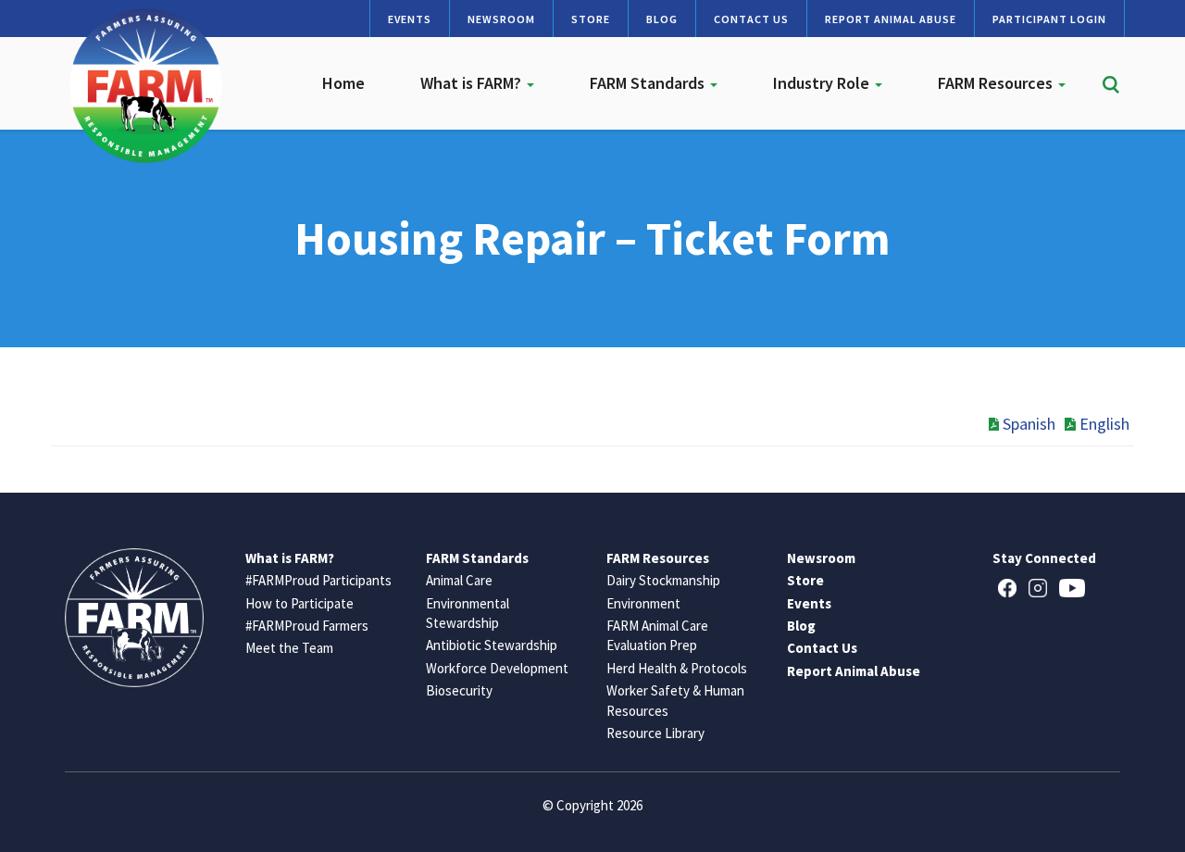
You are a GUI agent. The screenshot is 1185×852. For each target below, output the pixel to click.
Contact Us (751, 19)
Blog (662, 19)
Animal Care (459, 580)
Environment (643, 603)
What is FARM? (472, 83)
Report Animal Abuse (890, 19)
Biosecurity (459, 690)
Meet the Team (289, 648)
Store (590, 19)
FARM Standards (649, 83)
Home (343, 83)
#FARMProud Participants (318, 580)
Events (409, 19)
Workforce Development (497, 668)
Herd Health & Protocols (676, 668)
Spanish (1029, 423)
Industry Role (823, 83)
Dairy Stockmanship (663, 580)
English (1104, 423)
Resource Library (655, 733)
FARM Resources (997, 83)
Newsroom (501, 19)
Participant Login (1049, 19)
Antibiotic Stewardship (491, 645)
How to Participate (299, 603)
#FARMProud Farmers (306, 625)
